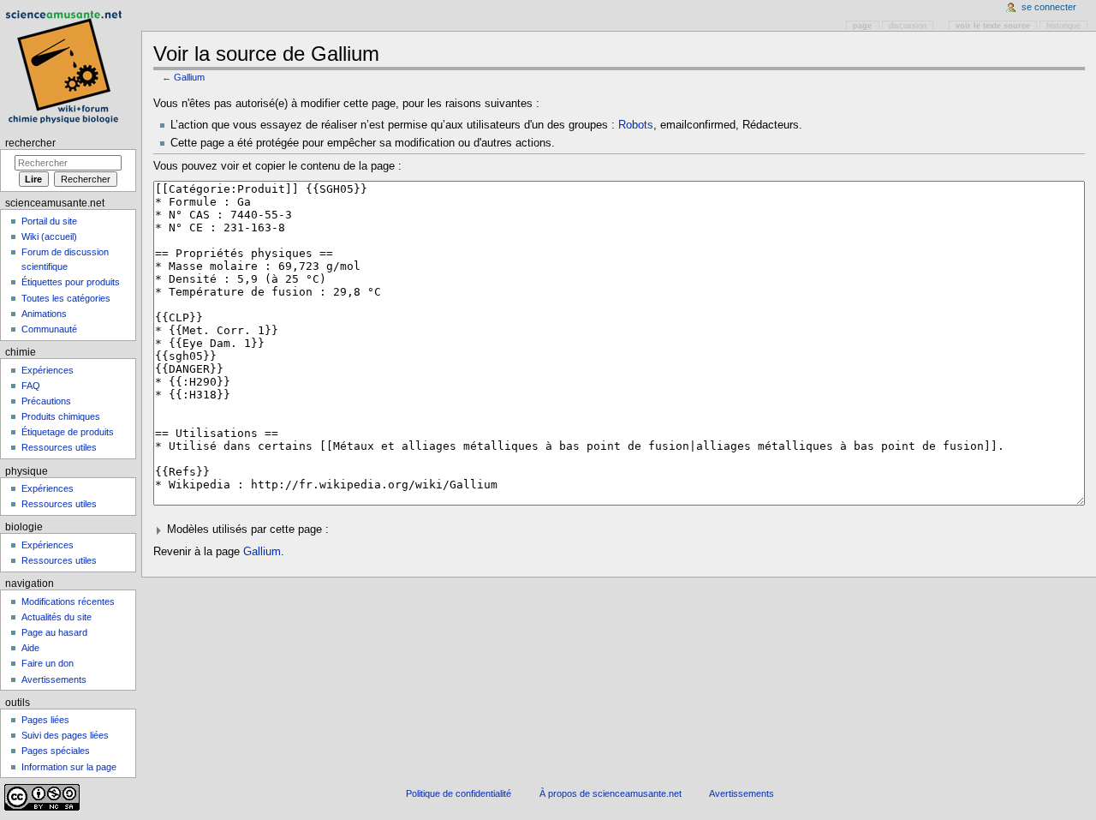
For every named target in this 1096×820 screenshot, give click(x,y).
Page (862, 25)
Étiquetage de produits (67, 432)
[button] (619, 530)
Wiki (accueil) (49, 236)
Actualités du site (56, 617)
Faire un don (47, 663)
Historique (1063, 25)
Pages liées (45, 720)
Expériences (47, 370)
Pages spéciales (55, 750)
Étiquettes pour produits (70, 282)
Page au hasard (54, 632)
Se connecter (1049, 7)
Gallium (189, 77)
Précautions (46, 401)
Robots (635, 125)
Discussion (907, 25)
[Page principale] (66, 66)
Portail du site (49, 221)
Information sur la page (68, 767)
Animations (44, 313)
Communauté (49, 329)
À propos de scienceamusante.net (610, 793)
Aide (30, 648)
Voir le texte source (993, 25)
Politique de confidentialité (458, 793)
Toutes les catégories (65, 298)
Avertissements (53, 679)
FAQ (30, 385)
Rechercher (30, 143)
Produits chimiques (60, 416)
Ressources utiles (59, 447)
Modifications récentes (68, 601)
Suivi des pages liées (65, 735)
